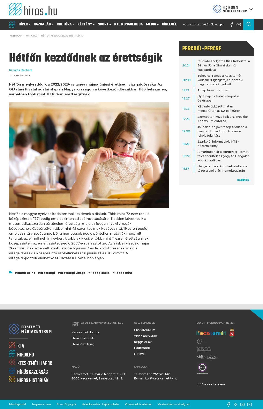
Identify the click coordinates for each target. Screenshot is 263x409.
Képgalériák (143, 342)
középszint (123, 273)
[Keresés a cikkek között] (248, 24)
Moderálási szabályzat (173, 404)
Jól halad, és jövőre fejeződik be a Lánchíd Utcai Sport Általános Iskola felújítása (222, 131)
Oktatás (31, 35)
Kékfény (84, 24)
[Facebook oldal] (232, 24)
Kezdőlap (16, 35)
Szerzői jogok (66, 404)
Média (151, 24)
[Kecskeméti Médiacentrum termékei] (232, 9)
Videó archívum (145, 336)
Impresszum (41, 404)
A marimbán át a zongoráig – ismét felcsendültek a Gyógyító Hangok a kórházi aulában (223, 156)
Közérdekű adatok (138, 404)
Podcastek (142, 348)
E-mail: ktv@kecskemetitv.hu (156, 378)
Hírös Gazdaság (83, 344)
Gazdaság (42, 24)
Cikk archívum (144, 330)
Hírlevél (169, 24)
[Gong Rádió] (202, 341)
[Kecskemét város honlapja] (215, 332)
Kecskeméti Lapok (85, 332)
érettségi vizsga (72, 273)
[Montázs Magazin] (207, 357)
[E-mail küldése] (250, 404)
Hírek (23, 24)
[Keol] (203, 349)
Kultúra (64, 24)
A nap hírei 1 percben (213, 90)
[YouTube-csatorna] (239, 24)
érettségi (47, 273)
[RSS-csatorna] (236, 404)
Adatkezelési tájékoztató (100, 404)
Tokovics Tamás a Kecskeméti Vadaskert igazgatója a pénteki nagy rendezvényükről (220, 80)
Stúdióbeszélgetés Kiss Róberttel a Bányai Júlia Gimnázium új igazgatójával (223, 65)
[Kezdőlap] (34, 9)
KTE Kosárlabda (128, 24)
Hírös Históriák (83, 338)
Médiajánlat (17, 404)
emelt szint (26, 273)
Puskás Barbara (20, 70)
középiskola (100, 273)
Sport (103, 24)
